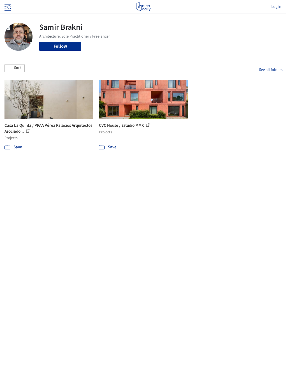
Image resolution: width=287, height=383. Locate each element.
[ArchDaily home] (143, 6)
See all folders (271, 70)
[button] (14, 68)
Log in (276, 7)
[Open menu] (7, 7)
